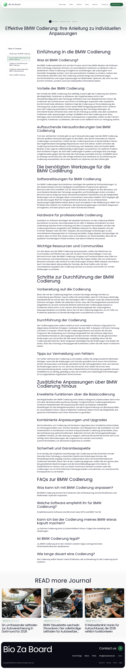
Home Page (77, 656)
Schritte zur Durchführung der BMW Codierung (18, 64)
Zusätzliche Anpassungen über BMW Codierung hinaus (18, 70)
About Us (102, 663)
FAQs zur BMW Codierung (17, 75)
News (87, 656)
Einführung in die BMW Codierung (19, 53)
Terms (115, 663)
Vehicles (74, 21)
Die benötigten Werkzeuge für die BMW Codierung (19, 58)
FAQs (94, 656)
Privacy (108, 663)
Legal (120, 663)
